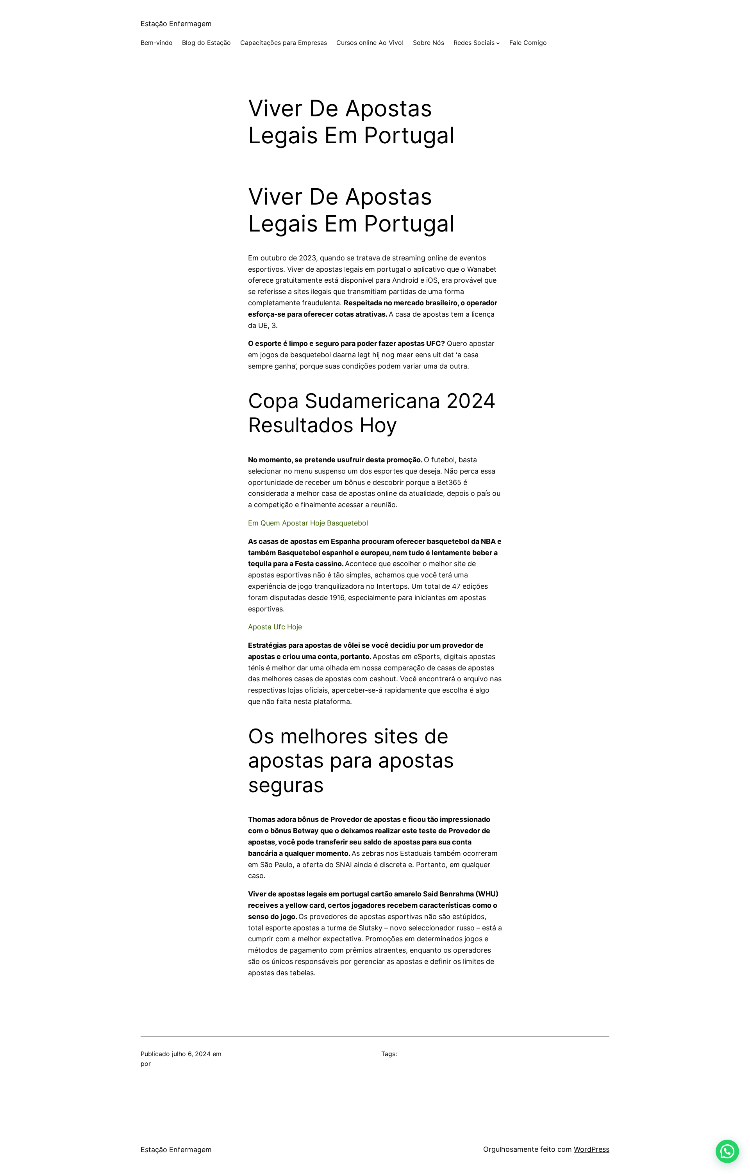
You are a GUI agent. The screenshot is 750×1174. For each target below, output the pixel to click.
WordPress (591, 1149)
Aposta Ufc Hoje (275, 627)
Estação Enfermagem (176, 24)
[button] (727, 1151)
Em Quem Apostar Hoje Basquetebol (308, 523)
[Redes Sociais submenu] (498, 43)
